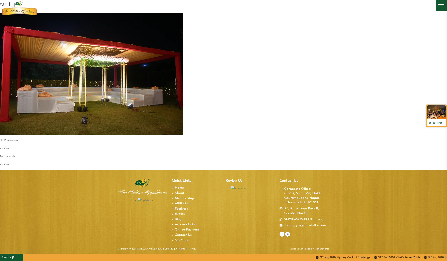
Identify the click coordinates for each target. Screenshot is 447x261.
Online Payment (187, 229)
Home (179, 188)
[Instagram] (287, 234)
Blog (178, 219)
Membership (184, 198)
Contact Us (183, 235)
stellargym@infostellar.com (305, 225)
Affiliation (182, 203)
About (179, 193)
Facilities (181, 208)
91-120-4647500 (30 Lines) (304, 219)
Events (7, 257)
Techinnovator (321, 249)
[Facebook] (282, 234)
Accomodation (186, 224)
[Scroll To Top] (441, 257)
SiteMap (181, 240)
